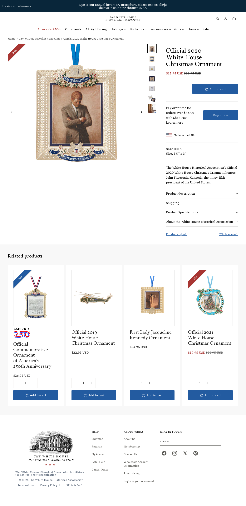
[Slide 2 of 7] (152, 58)
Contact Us (130, 454)
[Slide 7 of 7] (152, 108)
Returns (97, 446)
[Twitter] (185, 453)
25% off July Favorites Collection (39, 38)
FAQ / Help (98, 462)
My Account (99, 454)
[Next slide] (164, 6)
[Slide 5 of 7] (152, 88)
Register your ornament (139, 481)
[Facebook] (164, 453)
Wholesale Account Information (136, 463)
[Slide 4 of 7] (152, 78)
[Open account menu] (225, 18)
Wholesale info (228, 234)
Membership (132, 446)
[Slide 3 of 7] (152, 68)
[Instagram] (175, 453)
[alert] (189, 441)
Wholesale (24, 6)
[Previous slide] (81, 6)
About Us (129, 439)
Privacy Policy (48, 485)
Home (11, 38)
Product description (180, 193)
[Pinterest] (195, 453)
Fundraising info (176, 234)
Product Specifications (182, 212)
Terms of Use (26, 485)
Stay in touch (171, 431)
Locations (8, 6)
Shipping (172, 203)
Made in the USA (184, 135)
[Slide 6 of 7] (152, 98)
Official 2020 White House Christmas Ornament (93, 38)
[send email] (220, 441)
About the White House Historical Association (199, 222)
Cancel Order (100, 469)
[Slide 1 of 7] (152, 49)
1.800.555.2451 (73, 485)
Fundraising (132, 473)
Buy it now (221, 115)
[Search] (217, 18)
